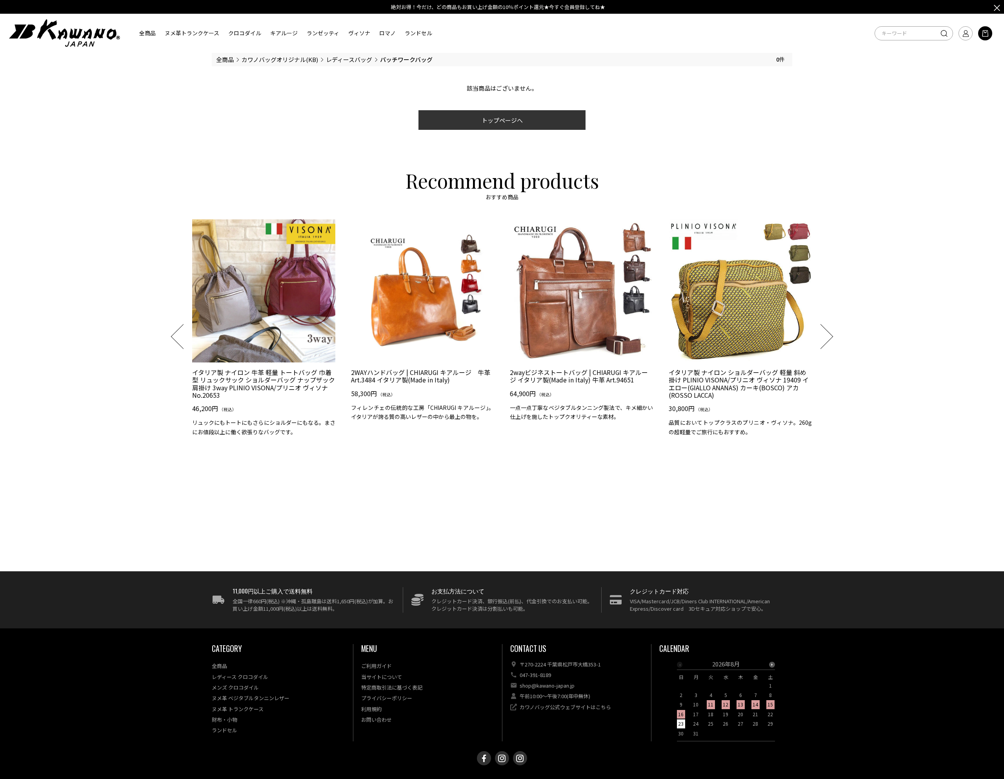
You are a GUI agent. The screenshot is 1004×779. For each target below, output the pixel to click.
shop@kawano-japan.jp (547, 685)
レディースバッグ (349, 59)
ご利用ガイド (376, 666)
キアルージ (284, 33)
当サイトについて (381, 677)
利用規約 (371, 709)
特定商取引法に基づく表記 (391, 687)
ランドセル (418, 33)
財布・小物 (224, 719)
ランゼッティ (323, 33)
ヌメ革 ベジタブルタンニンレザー (250, 698)
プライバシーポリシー (386, 698)
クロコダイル (244, 33)
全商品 (147, 33)
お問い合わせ (376, 719)
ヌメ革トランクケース (192, 33)
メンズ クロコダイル (235, 687)
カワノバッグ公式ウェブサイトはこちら (565, 707)
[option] (263, 330)
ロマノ (387, 33)
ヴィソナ (359, 33)
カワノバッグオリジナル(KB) (280, 59)
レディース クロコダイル (240, 677)
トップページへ (502, 120)
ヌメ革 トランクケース (238, 709)
